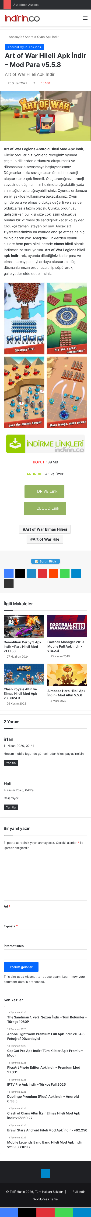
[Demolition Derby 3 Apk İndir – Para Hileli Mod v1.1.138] (24, 626)
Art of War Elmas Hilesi (46, 529)
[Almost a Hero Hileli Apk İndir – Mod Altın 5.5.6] (67, 675)
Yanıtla (11, 763)
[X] (20, 573)
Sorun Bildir (45, 561)
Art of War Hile (46, 539)
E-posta (11, 926)
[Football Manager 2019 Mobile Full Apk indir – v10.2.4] (67, 626)
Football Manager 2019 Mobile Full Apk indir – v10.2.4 (65, 646)
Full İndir (79, 1192)
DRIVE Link (46, 491)
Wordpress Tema (45, 1199)
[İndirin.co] (22, 18)
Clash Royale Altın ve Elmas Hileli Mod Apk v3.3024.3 (20, 693)
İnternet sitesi (14, 946)
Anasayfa (15, 37)
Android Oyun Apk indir (42, 37)
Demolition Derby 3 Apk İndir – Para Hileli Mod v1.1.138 (22, 646)
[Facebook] (9, 573)
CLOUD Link (47, 508)
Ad (7, 906)
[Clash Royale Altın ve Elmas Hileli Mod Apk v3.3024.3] (24, 674)
